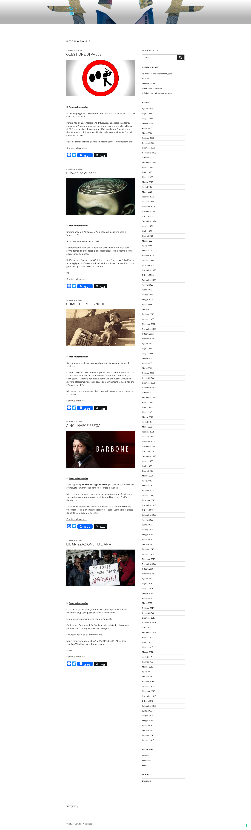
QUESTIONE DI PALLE (84, 54)
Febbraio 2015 (148, 735)
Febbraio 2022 (148, 373)
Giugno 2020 (147, 471)
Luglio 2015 (147, 711)
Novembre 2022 (149, 329)
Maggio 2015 (147, 720)
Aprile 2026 (147, 128)
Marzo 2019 (147, 544)
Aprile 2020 (147, 481)
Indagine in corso (149, 83)
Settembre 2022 (149, 339)
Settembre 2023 (149, 280)
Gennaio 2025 (148, 201)
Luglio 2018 (147, 583)
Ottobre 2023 (148, 275)
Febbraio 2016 (148, 681)
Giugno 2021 (147, 412)
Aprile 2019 (147, 539)
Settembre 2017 (149, 632)
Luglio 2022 (147, 348)
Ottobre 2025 (148, 157)
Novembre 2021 (149, 388)
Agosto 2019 (147, 520)
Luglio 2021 (147, 407)
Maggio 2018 (147, 593)
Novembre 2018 (149, 564)
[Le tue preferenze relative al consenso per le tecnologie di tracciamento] (246, 825)
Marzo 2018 (147, 603)
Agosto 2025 (147, 167)
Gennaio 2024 (148, 260)
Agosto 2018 (147, 579)
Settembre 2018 (149, 574)
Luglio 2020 (147, 466)
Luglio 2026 (147, 113)
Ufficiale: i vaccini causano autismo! (157, 93)
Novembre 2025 (149, 153)
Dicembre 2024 (148, 206)
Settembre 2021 (149, 397)
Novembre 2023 (149, 270)
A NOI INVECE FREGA (83, 426)
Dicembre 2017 (148, 618)
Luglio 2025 (147, 172)
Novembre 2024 (149, 211)
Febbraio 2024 (148, 255)
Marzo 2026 (147, 133)
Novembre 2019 (149, 505)
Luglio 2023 (147, 290)
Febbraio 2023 (148, 314)
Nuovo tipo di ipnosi (81, 173)
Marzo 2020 (147, 485)
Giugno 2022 (147, 353)
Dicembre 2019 (148, 500)
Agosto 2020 (147, 461)
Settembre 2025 (149, 162)
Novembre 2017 (149, 623)
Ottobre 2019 (147, 510)
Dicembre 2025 (148, 148)
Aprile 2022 (147, 363)
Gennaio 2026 (148, 143)
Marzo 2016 (147, 676)
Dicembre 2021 (148, 383)
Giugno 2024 (147, 236)
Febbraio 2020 (148, 490)
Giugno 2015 (147, 716)
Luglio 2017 (147, 642)
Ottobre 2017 (147, 627)
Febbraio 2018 (148, 608)
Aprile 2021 (147, 422)
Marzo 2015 (147, 730)
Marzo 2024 (147, 250)
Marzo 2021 (147, 427)
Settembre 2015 (149, 706)
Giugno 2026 (147, 118)
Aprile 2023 (147, 304)
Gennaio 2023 (148, 319)
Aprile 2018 (147, 598)
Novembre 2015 (149, 696)
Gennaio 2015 (148, 740)
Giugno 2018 (147, 588)
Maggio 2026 (147, 123)
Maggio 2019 (147, 534)
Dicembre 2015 (148, 691)
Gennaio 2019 (148, 554)
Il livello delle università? (152, 88)
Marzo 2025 (147, 192)
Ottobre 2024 (148, 216)
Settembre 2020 (149, 456)
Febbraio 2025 (148, 197)
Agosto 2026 (147, 108)
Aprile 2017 (147, 657)
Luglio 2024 (147, 231)
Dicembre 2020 (148, 441)
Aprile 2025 (147, 187)
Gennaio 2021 (148, 436)
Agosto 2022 (147, 344)
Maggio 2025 (147, 182)
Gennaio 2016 (148, 686)
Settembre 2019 (149, 515)
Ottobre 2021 (147, 392)
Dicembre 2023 (148, 265)
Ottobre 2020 (148, 451)
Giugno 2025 (147, 177)
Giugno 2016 (147, 662)
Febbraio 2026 (148, 138)
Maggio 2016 (147, 667)
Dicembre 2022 (148, 324)
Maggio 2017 (147, 652)
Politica (145, 765)
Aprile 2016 (147, 672)
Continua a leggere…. (76, 148)
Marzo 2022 (147, 368)
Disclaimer (146, 781)
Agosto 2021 (147, 402)
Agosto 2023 (147, 285)
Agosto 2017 (147, 637)
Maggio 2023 (147, 299)
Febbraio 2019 (148, 549)
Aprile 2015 (147, 725)
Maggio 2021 (147, 417)
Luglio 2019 (147, 525)
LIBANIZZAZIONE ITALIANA (88, 544)
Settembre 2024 (149, 221)
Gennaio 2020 (148, 495)
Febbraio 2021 (148, 432)
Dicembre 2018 (148, 559)
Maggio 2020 (147, 476)
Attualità (145, 755)
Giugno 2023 (147, 295)
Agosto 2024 (147, 226)
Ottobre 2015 (147, 701)
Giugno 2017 (147, 647)
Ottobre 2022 (147, 334)
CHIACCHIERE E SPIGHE (85, 304)
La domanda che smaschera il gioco (157, 74)
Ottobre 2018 (147, 569)
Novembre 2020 (149, 446)
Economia (146, 760)
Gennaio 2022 (148, 378)
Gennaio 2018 (148, 613)
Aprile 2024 (147, 246)
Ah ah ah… (146, 78)
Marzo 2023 (147, 309)
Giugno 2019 (147, 530)
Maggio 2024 (147, 241)
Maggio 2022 (147, 358)
